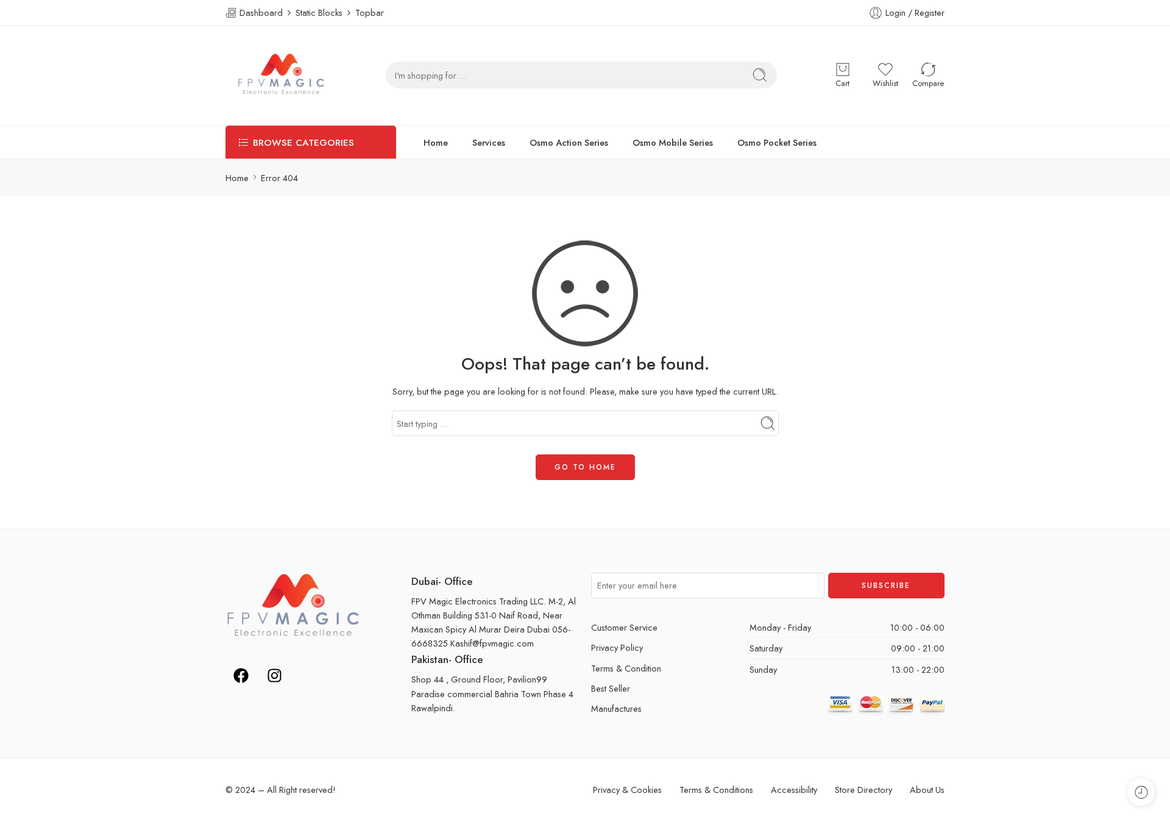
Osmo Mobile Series (673, 142)
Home (436, 142)
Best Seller (610, 688)
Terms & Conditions (716, 789)
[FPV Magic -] (281, 75)
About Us (927, 789)
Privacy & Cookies (627, 789)
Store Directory (863, 789)
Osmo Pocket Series (777, 142)
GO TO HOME (585, 467)
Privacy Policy (617, 647)
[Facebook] (240, 676)
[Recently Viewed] (1141, 792)
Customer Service (624, 627)
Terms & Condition (626, 668)
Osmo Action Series (569, 142)
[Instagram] (274, 676)
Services (488, 142)
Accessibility (794, 789)
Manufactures (616, 708)
